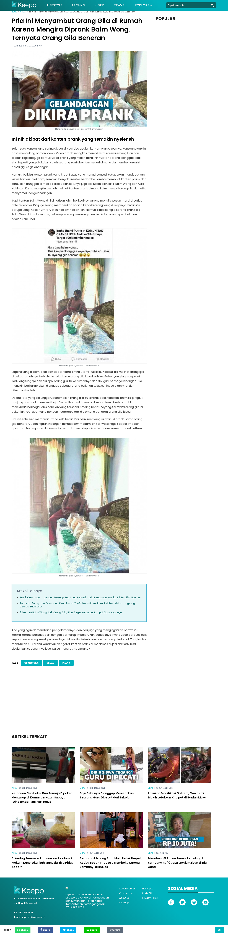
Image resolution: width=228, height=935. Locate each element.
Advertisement (127, 888)
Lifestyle (55, 5)
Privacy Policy (150, 898)
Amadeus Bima (34, 46)
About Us (124, 898)
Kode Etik (147, 893)
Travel (120, 5)
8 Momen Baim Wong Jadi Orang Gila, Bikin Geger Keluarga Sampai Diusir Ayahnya (71, 612)
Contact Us (125, 893)
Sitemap (124, 902)
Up (220, 930)
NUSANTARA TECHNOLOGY (38, 898)
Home (14, 12)
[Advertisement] (114, 705)
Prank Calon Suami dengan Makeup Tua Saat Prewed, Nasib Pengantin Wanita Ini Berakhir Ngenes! (80, 597)
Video (100, 5)
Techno (78, 5)
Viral (22, 12)
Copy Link (115, 929)
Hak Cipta (147, 888)
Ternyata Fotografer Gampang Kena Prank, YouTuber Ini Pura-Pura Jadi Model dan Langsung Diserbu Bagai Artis (77, 605)
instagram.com (92, 575)
